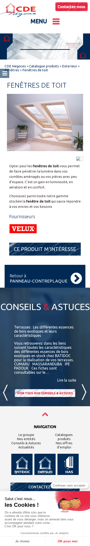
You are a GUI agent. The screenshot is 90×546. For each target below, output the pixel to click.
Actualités (26, 447)
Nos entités (26, 439)
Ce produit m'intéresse (45, 249)
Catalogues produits (64, 437)
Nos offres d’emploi (64, 445)
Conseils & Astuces (26, 443)
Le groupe (26, 435)
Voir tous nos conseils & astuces (45, 393)
